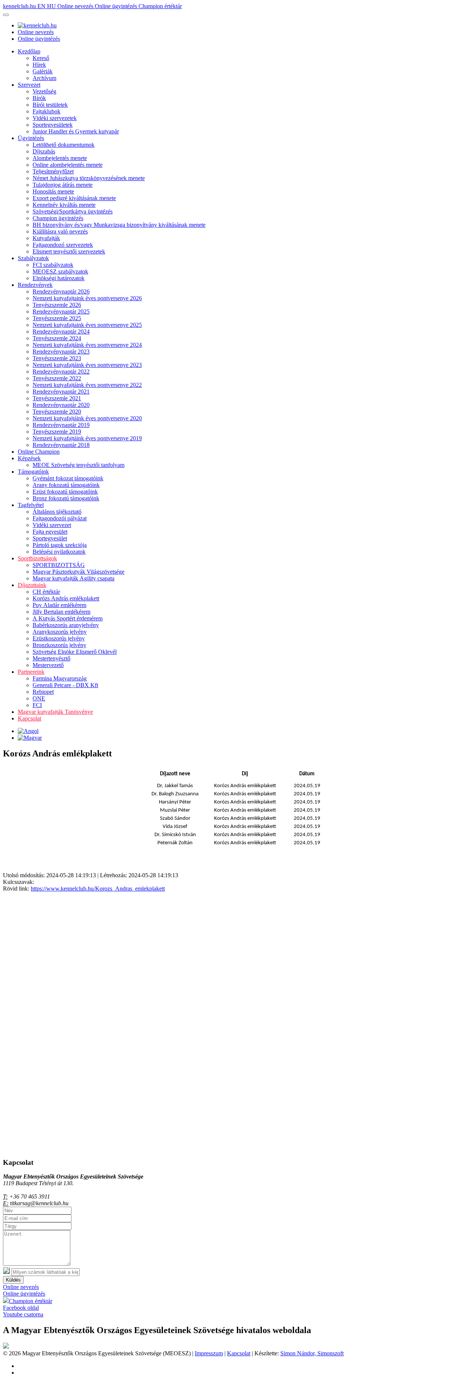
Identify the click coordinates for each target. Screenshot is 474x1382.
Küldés (13, 1280)
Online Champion (39, 451)
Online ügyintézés (116, 6)
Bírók (39, 98)
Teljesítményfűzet (53, 171)
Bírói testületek (50, 105)
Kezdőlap (29, 51)
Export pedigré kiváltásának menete (74, 198)
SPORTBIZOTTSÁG (59, 565)
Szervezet (29, 85)
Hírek (39, 65)
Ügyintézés (31, 138)
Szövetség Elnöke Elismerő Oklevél (75, 652)
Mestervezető (48, 665)
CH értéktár (46, 592)
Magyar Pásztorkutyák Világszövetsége (78, 572)
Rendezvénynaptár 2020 (61, 405)
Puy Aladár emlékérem (59, 605)
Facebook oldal (21, 1308)
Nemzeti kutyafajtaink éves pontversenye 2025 (87, 325)
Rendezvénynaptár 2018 (61, 445)
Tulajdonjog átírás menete (63, 185)
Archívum (44, 78)
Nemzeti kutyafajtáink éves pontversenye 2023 (87, 365)
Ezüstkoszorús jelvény (59, 638)
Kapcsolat (29, 718)
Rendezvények (35, 285)
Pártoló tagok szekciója (60, 545)
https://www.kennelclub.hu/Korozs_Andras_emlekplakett (98, 888)
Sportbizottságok (37, 558)
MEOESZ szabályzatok (60, 271)
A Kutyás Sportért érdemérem (68, 618)
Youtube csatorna (23, 1314)
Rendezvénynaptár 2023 (61, 351)
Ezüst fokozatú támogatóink (65, 491)
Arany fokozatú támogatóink (66, 485)
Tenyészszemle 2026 (57, 305)
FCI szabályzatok (53, 265)
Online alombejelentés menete (68, 165)
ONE (39, 698)
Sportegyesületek (53, 125)
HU (52, 6)
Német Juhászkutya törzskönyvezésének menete (89, 178)
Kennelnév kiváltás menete (64, 205)
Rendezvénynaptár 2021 (61, 391)
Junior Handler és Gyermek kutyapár (76, 131)
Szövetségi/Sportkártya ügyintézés (73, 211)
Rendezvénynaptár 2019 (61, 425)
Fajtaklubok (46, 111)
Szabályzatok (33, 258)
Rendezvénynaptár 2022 (61, 371)
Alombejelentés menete (60, 158)
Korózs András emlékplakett (66, 598)
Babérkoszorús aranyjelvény (66, 625)
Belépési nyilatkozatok (59, 552)
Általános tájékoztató (57, 511)
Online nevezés (76, 6)
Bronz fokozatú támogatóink (66, 498)
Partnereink (31, 672)
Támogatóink (33, 471)
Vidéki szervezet (52, 525)
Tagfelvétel (31, 505)
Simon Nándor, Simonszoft (312, 1353)
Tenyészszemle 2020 (57, 411)
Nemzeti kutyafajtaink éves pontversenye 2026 (87, 298)
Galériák (43, 71)
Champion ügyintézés (58, 218)
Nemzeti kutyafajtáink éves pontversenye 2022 (87, 385)
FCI (37, 705)
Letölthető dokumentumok (63, 145)
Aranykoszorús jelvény (60, 632)
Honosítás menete (53, 191)
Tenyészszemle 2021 (57, 398)
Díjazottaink (32, 585)
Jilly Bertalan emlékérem (61, 612)
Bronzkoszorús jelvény (59, 645)
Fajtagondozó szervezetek (63, 245)
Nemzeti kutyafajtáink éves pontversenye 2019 (87, 438)
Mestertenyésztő (51, 658)
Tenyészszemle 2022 (57, 378)
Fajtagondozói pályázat (60, 518)
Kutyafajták (46, 238)
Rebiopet (43, 692)
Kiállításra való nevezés (60, 231)
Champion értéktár (160, 6)
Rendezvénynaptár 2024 (61, 331)
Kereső (41, 58)
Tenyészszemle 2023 (57, 358)
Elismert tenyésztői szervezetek (69, 251)
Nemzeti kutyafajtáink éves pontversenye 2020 (87, 418)
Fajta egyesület (50, 531)
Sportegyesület (50, 538)
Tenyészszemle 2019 (57, 431)
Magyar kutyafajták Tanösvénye (55, 712)
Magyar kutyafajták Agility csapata (73, 578)
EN (42, 6)
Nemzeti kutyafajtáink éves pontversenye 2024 (87, 345)
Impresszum (209, 1353)
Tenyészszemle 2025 (57, 318)
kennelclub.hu (20, 6)
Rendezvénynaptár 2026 (61, 291)
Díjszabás (44, 151)
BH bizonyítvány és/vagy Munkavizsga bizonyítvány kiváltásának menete (119, 225)
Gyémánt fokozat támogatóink (68, 478)
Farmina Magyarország (60, 678)
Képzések (29, 458)
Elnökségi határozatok (58, 278)
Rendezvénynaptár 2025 (61, 311)
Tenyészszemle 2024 (57, 338)
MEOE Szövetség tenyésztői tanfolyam (78, 465)
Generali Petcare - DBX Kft (65, 685)
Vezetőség (44, 91)
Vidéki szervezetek (55, 118)
